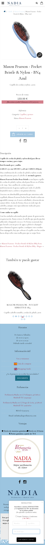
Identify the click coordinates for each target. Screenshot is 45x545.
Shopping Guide (24, 369)
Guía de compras (24, 363)
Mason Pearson (19, 12)
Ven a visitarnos (22, 358)
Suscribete (22, 378)
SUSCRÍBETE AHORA (26, 540)
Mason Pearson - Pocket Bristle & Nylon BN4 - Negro (21, 246)
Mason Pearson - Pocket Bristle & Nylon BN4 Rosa (22, 243)
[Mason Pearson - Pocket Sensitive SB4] (22, 284)
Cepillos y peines (26, 114)
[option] (22, 38)
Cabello (10, 12)
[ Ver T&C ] (26, 518)
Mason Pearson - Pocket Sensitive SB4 (22, 306)
